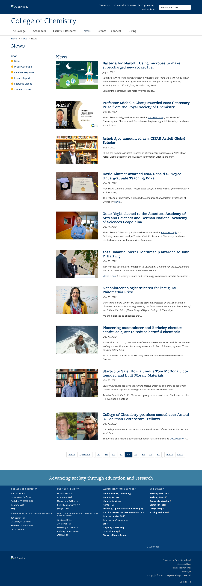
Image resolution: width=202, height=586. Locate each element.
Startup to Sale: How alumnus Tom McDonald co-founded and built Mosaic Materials (145, 373)
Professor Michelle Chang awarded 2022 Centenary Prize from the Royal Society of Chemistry (146, 104)
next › (170, 454)
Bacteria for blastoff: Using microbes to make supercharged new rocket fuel (141, 65)
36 (151, 455)
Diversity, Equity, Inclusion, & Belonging (123, 508)
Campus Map (157, 508)
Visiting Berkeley (159, 512)
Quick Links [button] (147, 9)
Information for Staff (114, 516)
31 (114, 455)
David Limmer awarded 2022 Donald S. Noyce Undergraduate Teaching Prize (142, 175)
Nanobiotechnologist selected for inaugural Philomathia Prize (139, 289)
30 (107, 455)
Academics (40, 31)
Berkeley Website (159, 493)
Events (102, 31)
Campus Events (158, 505)
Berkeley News (158, 497)
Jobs (105, 523)
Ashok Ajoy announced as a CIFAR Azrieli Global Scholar (144, 140)
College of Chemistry (43, 21)
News (87, 31)
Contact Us (108, 505)
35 (144, 455)
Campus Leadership (160, 501)
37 (159, 455)
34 (136, 455)
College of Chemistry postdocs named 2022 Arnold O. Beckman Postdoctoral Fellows (146, 416)
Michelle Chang (156, 117)
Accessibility (184, 563)
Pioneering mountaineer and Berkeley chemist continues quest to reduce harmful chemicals (142, 329)
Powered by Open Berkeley (177, 560)
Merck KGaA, (110, 275)
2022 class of (178, 438)
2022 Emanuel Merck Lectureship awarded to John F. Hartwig (146, 253)
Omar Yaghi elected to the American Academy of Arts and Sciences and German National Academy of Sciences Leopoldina (145, 217)
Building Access (111, 497)
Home (14, 38)
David (117, 201)
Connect (116, 31)
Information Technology (115, 520)
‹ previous (86, 454)
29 (99, 455)
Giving (132, 31)
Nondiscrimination (181, 567)
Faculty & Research (65, 31)
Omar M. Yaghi (169, 232)
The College (18, 31)
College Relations (112, 501)
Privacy (186, 571)
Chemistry (104, 5)
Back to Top (185, 581)
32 (122, 455)
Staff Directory (111, 531)
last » (181, 454)
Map (13, 508)
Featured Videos (23, 83)
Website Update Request (115, 535)
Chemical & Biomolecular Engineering (134, 5)
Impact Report (22, 78)
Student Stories (22, 89)
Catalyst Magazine (24, 72)
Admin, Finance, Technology (117, 493)
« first (72, 454)
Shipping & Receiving (113, 527)
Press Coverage (23, 66)
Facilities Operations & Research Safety (123, 512)
